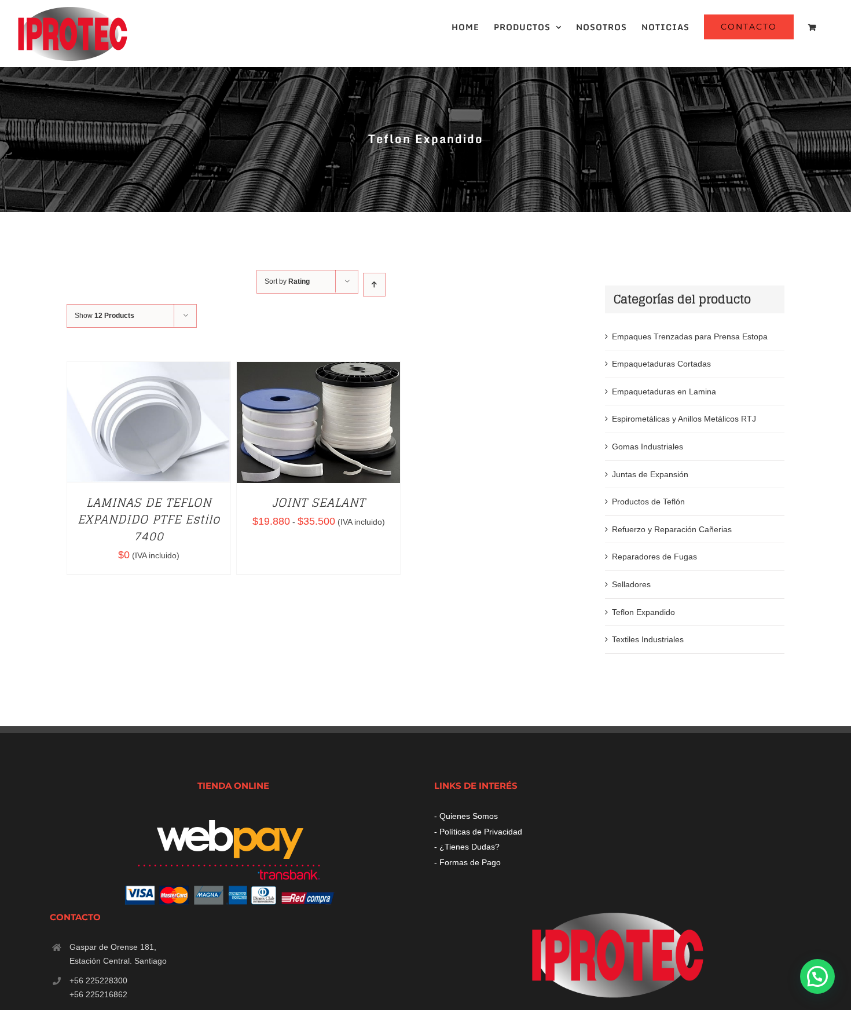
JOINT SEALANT (318, 502)
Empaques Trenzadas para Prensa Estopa (690, 336)
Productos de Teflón (648, 501)
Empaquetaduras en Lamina (664, 391)
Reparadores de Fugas (654, 556)
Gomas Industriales (647, 446)
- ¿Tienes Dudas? (467, 846)
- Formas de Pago (467, 862)
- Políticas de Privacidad (478, 831)
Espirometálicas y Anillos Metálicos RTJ (684, 418)
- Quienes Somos (466, 816)
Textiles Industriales (648, 639)
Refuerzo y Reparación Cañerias (672, 529)
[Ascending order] (374, 285)
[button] (817, 976)
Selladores (631, 584)
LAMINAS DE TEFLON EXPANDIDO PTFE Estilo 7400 (149, 519)
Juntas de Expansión (650, 474)
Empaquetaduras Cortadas (661, 363)
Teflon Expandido (643, 612)
